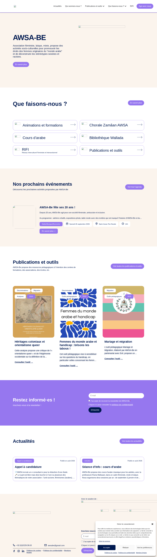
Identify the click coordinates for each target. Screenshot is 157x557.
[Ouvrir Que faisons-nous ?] (125, 6)
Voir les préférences (144, 548)
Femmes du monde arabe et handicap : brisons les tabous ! (78, 345)
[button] (152, 524)
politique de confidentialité (122, 405)
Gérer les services (104, 541)
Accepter (106, 548)
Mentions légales (141, 553)
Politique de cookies (111, 553)
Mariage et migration (118, 341)
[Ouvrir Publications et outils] (103, 6)
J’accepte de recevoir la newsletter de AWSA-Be (110, 401)
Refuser (126, 548)
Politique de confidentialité (126, 553)
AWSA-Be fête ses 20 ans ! (57, 207)
